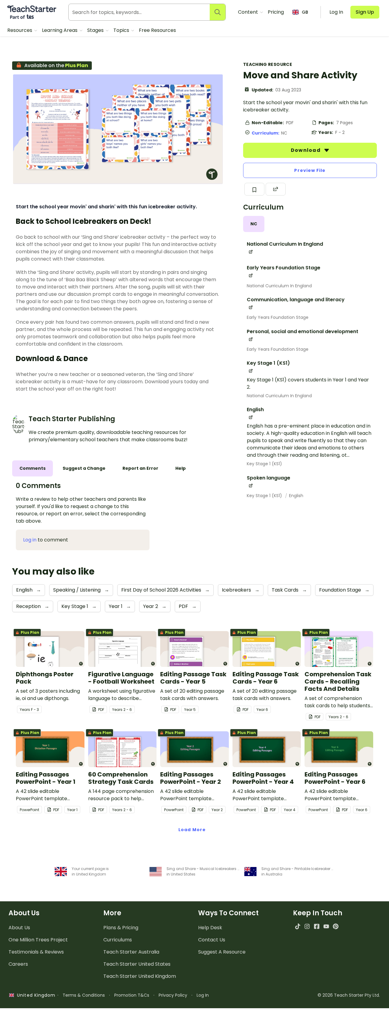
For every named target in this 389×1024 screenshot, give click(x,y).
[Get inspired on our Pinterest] (335, 926)
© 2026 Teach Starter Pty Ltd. (349, 995)
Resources (20, 30)
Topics (121, 30)
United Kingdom (35, 995)
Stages (96, 30)
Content (248, 12)
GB (305, 12)
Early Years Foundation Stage (277, 317)
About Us (19, 927)
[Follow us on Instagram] (307, 926)
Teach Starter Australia (131, 951)
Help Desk (210, 927)
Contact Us (211, 939)
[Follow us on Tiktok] (297, 926)
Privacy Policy (173, 995)
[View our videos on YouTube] (326, 926)
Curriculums (117, 939)
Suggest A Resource (222, 951)
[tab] (253, 224)
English (296, 496)
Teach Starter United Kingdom (139, 976)
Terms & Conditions (84, 995)
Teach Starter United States (136, 964)
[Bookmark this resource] (254, 189)
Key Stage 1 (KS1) (264, 464)
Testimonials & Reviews (36, 951)
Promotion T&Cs (131, 995)
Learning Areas (60, 30)
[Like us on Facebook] (316, 926)
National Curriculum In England (279, 286)
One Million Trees (38, 939)
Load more (192, 830)
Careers (18, 964)
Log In (203, 995)
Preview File (309, 170)
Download (306, 150)
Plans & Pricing (120, 927)
